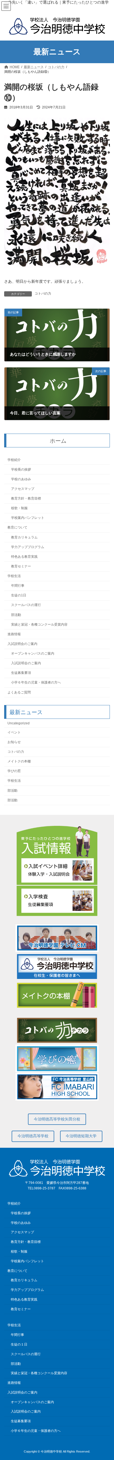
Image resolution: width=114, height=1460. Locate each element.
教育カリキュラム (24, 537)
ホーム (58, 441)
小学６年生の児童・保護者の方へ (36, 683)
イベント (14, 732)
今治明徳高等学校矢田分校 (57, 1119)
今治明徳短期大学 (81, 1136)
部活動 (16, 615)
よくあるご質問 (19, 692)
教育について (17, 528)
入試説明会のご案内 (22, 644)
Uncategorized (18, 723)
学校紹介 (14, 460)
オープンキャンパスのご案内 (32, 653)
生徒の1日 (18, 595)
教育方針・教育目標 (26, 498)
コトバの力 (43, 293)
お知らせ (14, 742)
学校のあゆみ (21, 479)
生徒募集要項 (21, 673)
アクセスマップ (22, 489)
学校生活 (14, 576)
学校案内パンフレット (27, 518)
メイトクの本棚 (19, 761)
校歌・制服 (19, 508)
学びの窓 (14, 771)
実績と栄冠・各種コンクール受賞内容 (39, 624)
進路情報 (14, 634)
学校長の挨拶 (21, 469)
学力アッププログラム (27, 547)
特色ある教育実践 (24, 557)
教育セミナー (21, 566)
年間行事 (17, 586)
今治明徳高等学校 (32, 1136)
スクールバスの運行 (26, 605)
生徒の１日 (19, 1344)
